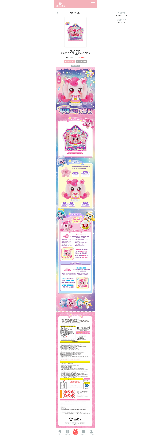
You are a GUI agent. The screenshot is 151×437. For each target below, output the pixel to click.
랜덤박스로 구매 (69, 61)
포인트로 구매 (81, 61)
